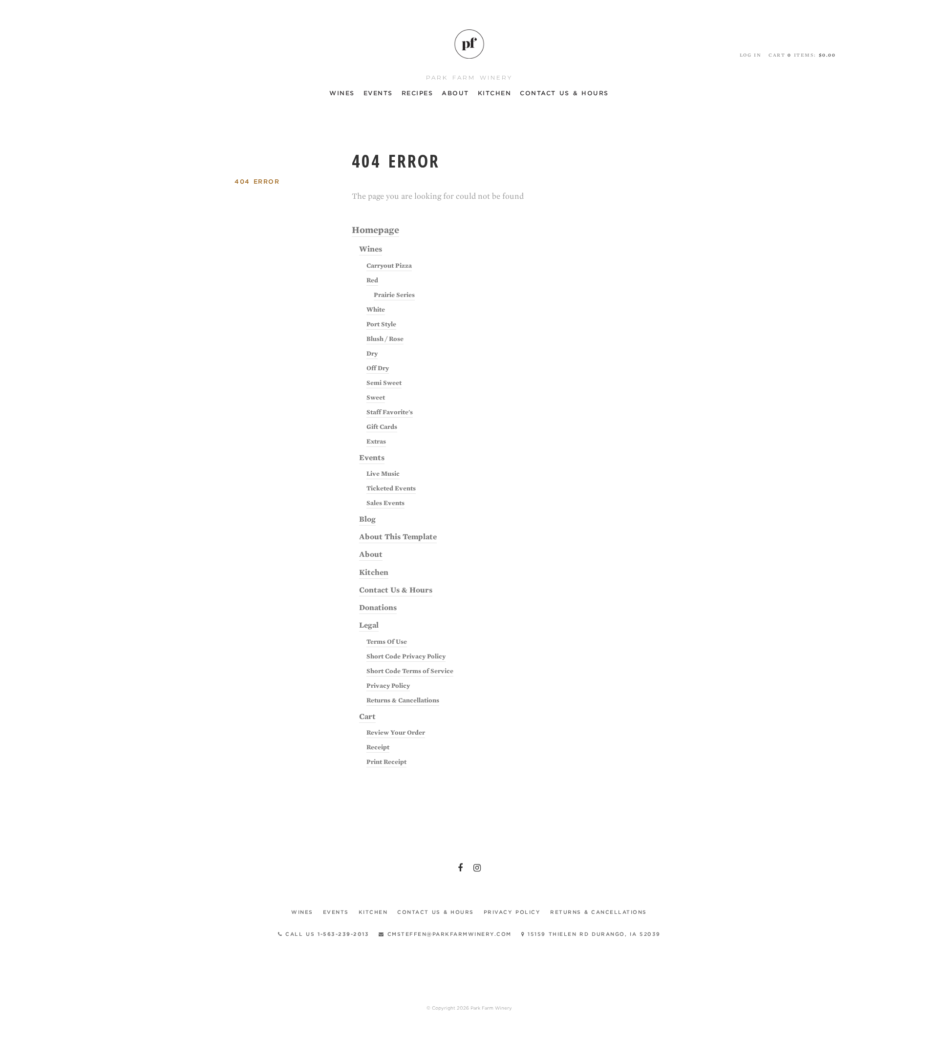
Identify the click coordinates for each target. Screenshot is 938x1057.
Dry (372, 353)
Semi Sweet (384, 382)
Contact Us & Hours (564, 93)
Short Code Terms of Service (409, 671)
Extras (376, 441)
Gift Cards (381, 426)
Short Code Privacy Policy (406, 656)
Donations (378, 607)
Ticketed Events (391, 488)
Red (372, 280)
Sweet (375, 397)
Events (378, 93)
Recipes (417, 93)
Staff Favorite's (389, 412)
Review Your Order (395, 732)
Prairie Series (394, 294)
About (455, 93)
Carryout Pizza (389, 265)
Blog (367, 519)
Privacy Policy (388, 685)
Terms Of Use (386, 641)
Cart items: (801, 55)
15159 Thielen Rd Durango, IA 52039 (593, 934)
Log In (751, 55)
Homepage (375, 230)
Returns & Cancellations (402, 700)
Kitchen (495, 93)
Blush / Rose (385, 338)
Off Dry (377, 368)
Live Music (383, 473)
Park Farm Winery (469, 44)
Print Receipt (386, 761)
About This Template (398, 536)
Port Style (381, 324)
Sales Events (385, 503)
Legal (369, 625)
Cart (367, 716)
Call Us (325, 934)
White (375, 309)
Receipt (377, 747)
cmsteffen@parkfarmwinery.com (448, 934)
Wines (342, 93)
